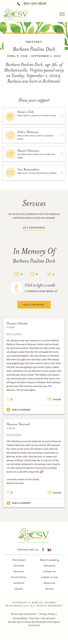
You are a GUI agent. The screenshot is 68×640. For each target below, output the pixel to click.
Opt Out (34, 618)
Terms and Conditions (23, 614)
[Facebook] (43, 549)
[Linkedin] (49, 549)
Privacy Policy (47, 614)
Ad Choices (34, 625)
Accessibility (20, 618)
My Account (48, 618)
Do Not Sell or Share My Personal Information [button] (34, 622)
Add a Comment (21, 409)
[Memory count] (16, 274)
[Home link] (15, 14)
